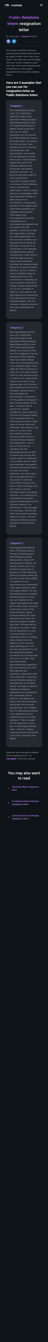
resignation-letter (29, 36)
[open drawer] (41, 5)
